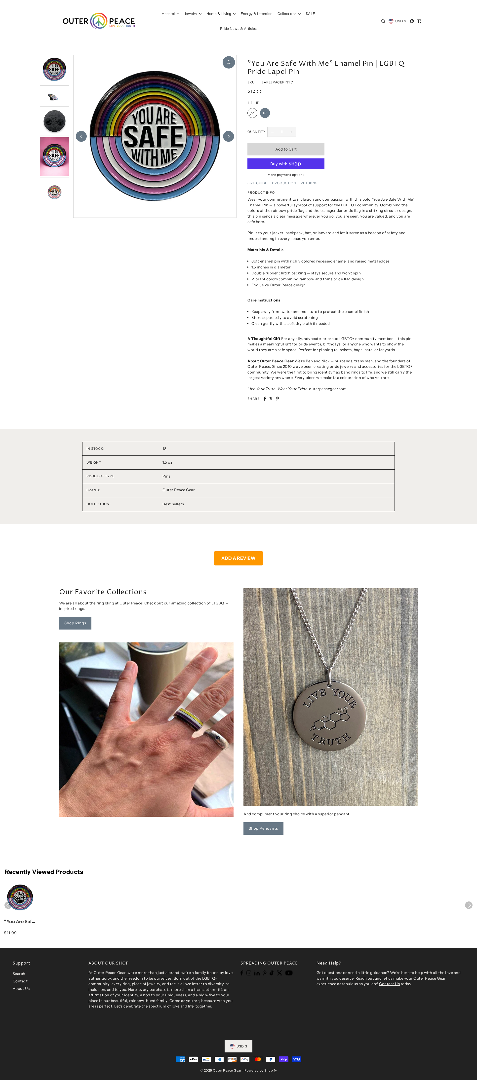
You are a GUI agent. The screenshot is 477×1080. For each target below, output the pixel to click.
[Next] (228, 136)
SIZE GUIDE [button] (257, 183)
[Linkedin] (257, 973)
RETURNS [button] (309, 183)
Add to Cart (286, 149)
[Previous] (81, 136)
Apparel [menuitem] (169, 13)
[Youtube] (289, 973)
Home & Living (219, 13)
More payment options (286, 175)
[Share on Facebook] (265, 399)
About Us (21, 988)
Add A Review (238, 558)
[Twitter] (279, 973)
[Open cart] (419, 21)
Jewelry (191, 13)
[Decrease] (272, 132)
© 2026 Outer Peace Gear (221, 1070)
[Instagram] (248, 973)
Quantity (256, 132)
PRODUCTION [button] (284, 183)
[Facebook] (241, 973)
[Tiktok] (272, 973)
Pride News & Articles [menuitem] (238, 28)
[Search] (383, 21)
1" (252, 113)
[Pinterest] (265, 973)
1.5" (265, 113)
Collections (287, 13)
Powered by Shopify (260, 1070)
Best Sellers (173, 504)
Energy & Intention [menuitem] (257, 13)
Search (19, 973)
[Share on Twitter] (271, 399)
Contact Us (389, 983)
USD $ (400, 21)
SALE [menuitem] (310, 13)
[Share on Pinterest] (277, 399)
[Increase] (291, 132)
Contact (20, 981)
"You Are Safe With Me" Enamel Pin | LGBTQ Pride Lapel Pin (19, 922)
